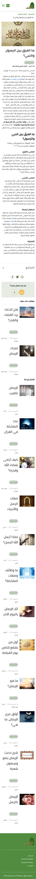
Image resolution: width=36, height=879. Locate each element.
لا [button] (14, 292)
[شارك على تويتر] (17, 277)
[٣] (15, 145)
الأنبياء (12, 221)
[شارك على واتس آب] (22, 277)
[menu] (3, 5)
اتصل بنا (30, 865)
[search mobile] (8, 5)
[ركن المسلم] (30, 5)
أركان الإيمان (29, 62)
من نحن (30, 855)
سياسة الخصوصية (27, 862)
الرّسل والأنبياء (15, 79)
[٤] (20, 171)
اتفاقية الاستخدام (27, 859)
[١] (13, 124)
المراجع (30, 267)
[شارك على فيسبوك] (12, 277)
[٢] (17, 145)
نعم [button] (21, 292)
